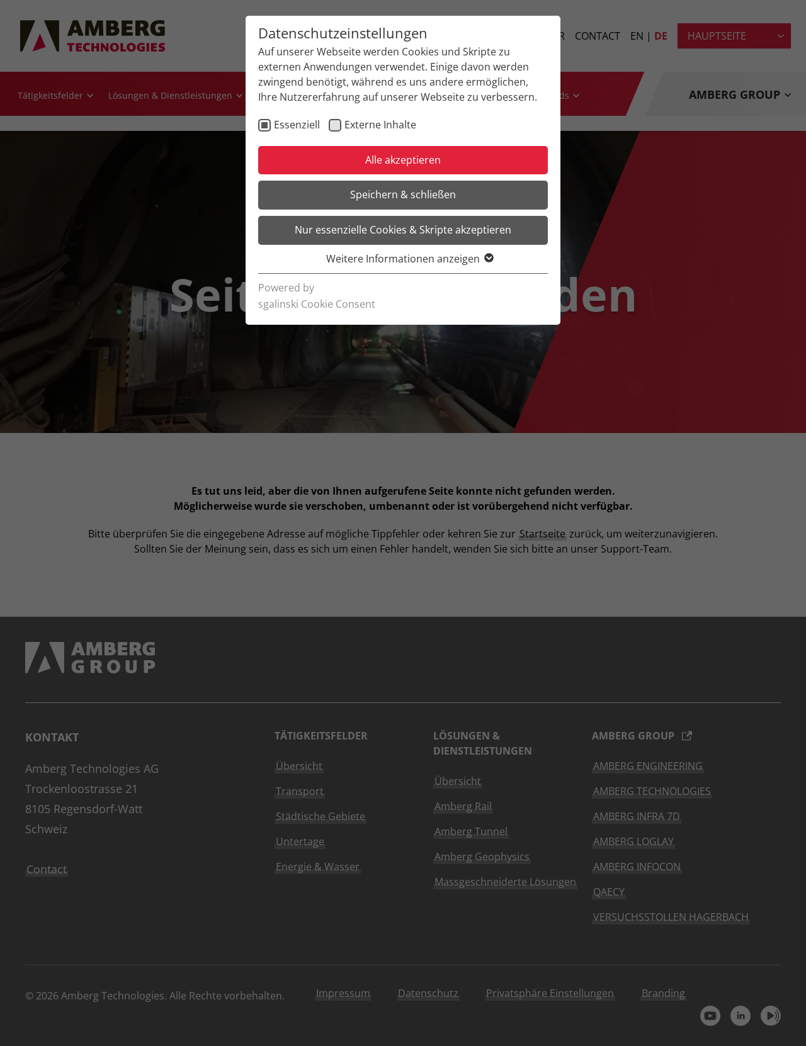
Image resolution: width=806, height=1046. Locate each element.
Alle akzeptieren (403, 160)
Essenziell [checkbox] (297, 125)
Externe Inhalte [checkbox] (380, 125)
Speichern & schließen (403, 194)
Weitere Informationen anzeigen (403, 259)
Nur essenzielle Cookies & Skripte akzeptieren (403, 230)
